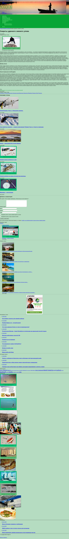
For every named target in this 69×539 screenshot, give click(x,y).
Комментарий (3, 206)
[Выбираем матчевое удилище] (8, 494)
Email (1, 210)
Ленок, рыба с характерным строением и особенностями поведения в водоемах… (18, 292)
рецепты (50, 370)
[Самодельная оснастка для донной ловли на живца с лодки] (8, 385)
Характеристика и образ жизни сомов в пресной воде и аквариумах (15, 261)
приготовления (39, 370)
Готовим (4, 21)
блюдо (9, 370)
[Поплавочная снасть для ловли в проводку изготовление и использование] (8, 409)
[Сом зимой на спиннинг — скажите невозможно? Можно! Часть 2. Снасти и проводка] (9, 124)
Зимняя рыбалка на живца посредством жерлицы (13, 176)
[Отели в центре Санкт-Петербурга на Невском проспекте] (8, 421)
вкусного (12, 370)
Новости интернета (8, 24)
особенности (24, 370)
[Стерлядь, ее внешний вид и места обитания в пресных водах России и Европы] (8, 281)
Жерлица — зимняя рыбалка (8, 238)
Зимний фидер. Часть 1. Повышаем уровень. (11, 110)
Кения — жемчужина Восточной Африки (10, 143)
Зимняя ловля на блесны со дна (8, 159)
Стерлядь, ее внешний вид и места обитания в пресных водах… (15, 282)
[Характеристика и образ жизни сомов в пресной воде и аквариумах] (8, 260)
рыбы (11, 372)
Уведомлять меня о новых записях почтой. (9, 216)
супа (20, 372)
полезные (28, 370)
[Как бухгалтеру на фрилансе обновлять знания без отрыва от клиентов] (10, 434)
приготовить (33, 370)
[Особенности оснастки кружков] (8, 446)
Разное (4, 22)
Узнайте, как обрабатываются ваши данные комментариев (33, 220)
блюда (5, 370)
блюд (1, 370)
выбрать (18, 370)
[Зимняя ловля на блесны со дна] (8, 157)
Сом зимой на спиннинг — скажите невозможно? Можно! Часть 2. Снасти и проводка (22, 127)
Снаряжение (5, 20)
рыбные (62, 370)
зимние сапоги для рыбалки (5, 90)
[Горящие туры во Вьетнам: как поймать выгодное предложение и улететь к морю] (8, 270)
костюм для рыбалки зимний (17, 90)
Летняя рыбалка (6, 18)
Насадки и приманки (7, 19)
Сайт (1, 212)
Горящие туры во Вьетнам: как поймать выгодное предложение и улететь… (17, 271)
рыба (55, 370)
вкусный (15, 370)
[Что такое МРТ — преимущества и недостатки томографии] (8, 482)
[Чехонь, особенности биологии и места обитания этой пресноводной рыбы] (8, 250)
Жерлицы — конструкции (6, 192)
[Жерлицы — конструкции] (8, 190)
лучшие (20, 370)
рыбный (3, 372)
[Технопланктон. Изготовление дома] (8, 458)
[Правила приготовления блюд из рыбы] (8, 397)
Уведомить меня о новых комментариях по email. (11, 214)
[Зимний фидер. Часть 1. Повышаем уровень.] (9, 108)
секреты (14, 372)
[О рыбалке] (6, 10)
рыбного (58, 370)
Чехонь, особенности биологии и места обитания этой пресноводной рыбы (17, 251)
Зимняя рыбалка (6, 17)
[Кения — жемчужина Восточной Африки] (10, 141)
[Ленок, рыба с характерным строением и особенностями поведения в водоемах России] (8, 291)
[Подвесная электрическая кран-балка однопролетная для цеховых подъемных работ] (10, 507)
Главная (1, 28)
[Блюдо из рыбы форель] (8, 519)
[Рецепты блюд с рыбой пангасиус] (8, 470)
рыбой (7, 372)
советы (17, 372)
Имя (1, 208)
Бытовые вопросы (8, 23)
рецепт (45, 370)
